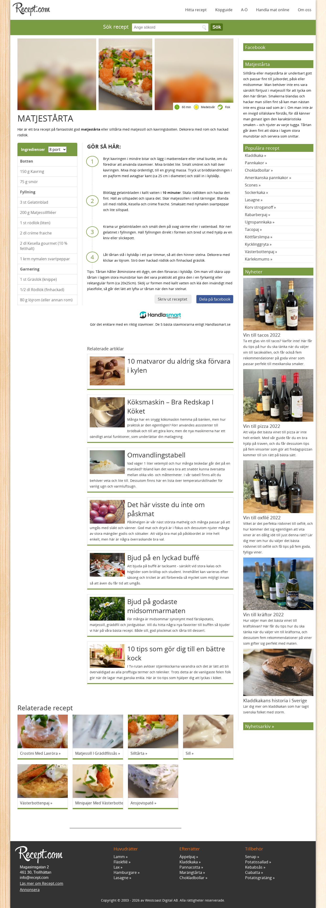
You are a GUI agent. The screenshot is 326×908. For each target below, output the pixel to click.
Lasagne (252, 199)
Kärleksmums (257, 259)
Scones (251, 185)
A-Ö (244, 9)
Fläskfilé (121, 862)
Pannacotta (189, 867)
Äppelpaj (187, 856)
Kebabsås (254, 867)
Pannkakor (254, 162)
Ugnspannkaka (258, 222)
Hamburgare (125, 872)
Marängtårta (190, 872)
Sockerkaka (255, 192)
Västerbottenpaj (259, 251)
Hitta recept (196, 9)
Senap (250, 856)
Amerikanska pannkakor (266, 177)
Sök (216, 27)
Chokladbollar (257, 170)
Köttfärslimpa (257, 236)
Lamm (119, 856)
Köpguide (223, 9)
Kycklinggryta (257, 244)
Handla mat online (272, 9)
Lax (117, 867)
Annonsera (30, 889)
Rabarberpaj (256, 214)
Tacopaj (252, 229)
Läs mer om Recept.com (41, 883)
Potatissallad (256, 862)
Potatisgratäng (258, 877)
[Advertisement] (125, 821)
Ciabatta (252, 872)
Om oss (304, 9)
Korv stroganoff (259, 207)
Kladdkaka (254, 155)
